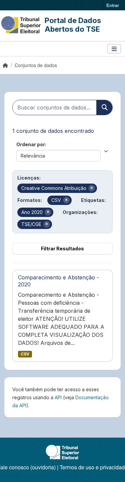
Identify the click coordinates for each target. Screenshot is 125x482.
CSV (25, 353)
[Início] (5, 65)
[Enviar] (104, 107)
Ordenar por (30, 144)
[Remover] (91, 188)
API (58, 397)
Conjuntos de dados (36, 65)
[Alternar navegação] (114, 49)
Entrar (112, 5)
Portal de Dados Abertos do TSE (73, 24)
